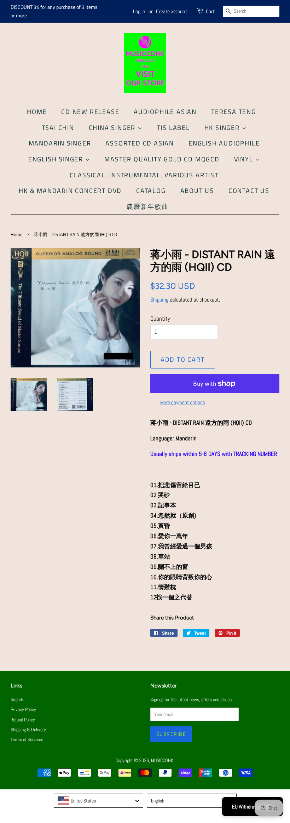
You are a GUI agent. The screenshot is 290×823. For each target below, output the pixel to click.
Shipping (159, 299)
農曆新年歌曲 (148, 206)
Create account (171, 11)
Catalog (151, 190)
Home (37, 111)
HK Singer (223, 127)
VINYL (244, 159)
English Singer (56, 159)
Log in (139, 11)
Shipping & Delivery (28, 729)
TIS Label (173, 127)
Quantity (160, 318)
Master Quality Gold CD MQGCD (161, 159)
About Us (197, 190)
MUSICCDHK (162, 760)
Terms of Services (27, 739)
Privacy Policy (23, 709)
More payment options (182, 402)
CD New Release (90, 111)
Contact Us (248, 190)
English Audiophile (224, 143)
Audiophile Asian (165, 111)
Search (17, 699)
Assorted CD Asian (139, 143)
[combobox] (99, 801)
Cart (210, 11)
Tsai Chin (58, 127)
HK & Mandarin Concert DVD (70, 190)
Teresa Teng (233, 111)
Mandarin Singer (60, 143)
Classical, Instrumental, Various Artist (144, 175)
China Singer (113, 127)
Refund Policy (23, 719)
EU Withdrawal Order (252, 806)
